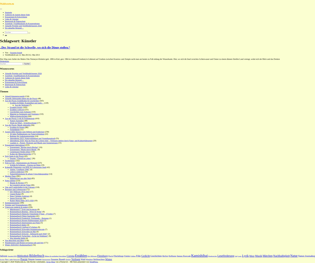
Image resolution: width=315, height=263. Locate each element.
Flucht (110, 256)
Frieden (127, 256)
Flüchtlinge (119, 256)
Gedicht (145, 255)
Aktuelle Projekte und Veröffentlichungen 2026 (23, 26)
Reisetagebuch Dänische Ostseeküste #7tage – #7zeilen (31, 214)
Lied (236, 256)
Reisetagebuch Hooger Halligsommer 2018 (26, 220)
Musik (258, 255)
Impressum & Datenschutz (15, 21)
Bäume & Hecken (17, 183)
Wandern (89, 259)
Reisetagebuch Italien (18, 225)
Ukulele (68, 259)
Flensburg (102, 255)
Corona (70, 255)
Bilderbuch (36, 255)
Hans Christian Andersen (19, 196)
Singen (31, 259)
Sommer (38, 259)
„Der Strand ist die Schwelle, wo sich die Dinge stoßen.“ (35, 47)
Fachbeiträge (10, 161)
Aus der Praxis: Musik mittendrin (18, 125)
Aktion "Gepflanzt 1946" (20, 169)
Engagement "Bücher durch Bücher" (24, 147)
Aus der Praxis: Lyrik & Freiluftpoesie (20, 118)
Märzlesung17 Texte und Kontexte (23, 209)
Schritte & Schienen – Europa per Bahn (25, 165)
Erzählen (81, 255)
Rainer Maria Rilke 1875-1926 (22, 201)
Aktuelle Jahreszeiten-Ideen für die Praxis (21, 98)
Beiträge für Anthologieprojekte (22, 136)
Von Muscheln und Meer (14, 240)
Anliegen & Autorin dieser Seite (17, 15)
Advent (3, 255)
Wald (83, 259)
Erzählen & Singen (17, 127)
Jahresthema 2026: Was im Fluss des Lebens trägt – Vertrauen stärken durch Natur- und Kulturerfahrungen (51, 141)
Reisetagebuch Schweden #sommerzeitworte (27, 229)
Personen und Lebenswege (15, 189)
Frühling (133, 256)
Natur (294, 255)
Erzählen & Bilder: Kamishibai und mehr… (27, 103)
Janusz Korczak (16, 198)
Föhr (138, 255)
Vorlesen (75, 259)
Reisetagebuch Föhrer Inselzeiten (23, 216)
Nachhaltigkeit (281, 255)
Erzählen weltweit (17, 110)
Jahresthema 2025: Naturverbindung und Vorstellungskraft (32, 138)
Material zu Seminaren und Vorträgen (24, 114)
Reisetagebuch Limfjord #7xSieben (23, 227)
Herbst (165, 256)
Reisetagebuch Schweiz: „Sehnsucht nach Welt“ (28, 234)
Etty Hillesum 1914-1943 (20, 192)
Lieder (240, 256)
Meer (252, 255)
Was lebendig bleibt (17, 238)
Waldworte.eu (7, 3)
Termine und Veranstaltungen (16, 205)
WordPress (93, 262)
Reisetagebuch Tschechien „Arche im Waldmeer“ (29, 236)
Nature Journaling (17, 121)
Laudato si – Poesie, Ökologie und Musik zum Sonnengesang (34, 143)
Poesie (24, 259)
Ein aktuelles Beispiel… (14, 28)
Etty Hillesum (92, 256)
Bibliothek (23, 255)
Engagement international (15, 145)
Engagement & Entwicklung (16, 17)
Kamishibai (199, 255)
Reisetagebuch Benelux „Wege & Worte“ (26, 212)
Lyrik (245, 255)
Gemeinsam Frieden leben (20, 152)
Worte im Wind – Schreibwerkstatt (23, 123)
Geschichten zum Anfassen (20, 112)
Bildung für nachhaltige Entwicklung (55, 256)
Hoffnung (172, 256)
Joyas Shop (50, 262)
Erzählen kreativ (16, 107)
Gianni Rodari (15, 194)
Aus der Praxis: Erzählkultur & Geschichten (22, 101)
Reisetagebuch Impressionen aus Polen (25, 223)
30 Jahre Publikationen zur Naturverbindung (27, 134)
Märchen (268, 255)
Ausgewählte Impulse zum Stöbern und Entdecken (24, 132)
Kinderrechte (212, 256)
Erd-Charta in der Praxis (14, 156)
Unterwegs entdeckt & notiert (16, 207)
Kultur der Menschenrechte (20, 154)
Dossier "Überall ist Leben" (20, 158)
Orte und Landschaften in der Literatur (20, 187)
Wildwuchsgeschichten (19, 116)
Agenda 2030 (12, 256)
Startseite (8, 12)
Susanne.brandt (16, 53)
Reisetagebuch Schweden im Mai (23, 232)
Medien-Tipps (10, 176)
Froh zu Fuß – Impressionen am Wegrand (21, 163)
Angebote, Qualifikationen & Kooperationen (22, 24)
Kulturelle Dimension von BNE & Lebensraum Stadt (25, 167)
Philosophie (16, 259)
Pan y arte (9, 259)
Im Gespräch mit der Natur (20, 185)
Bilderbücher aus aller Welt (20, 178)
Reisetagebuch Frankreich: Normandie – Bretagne (29, 218)
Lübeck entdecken (17, 172)
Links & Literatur (11, 19)
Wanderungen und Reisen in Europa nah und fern (24, 243)
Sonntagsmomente (12, 203)
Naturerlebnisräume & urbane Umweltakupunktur (29, 174)
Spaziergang (46, 259)
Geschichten (156, 256)
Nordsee (2, 259)
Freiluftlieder (15, 130)
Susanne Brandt (58, 259)
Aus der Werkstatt (22, 105)
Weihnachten (99, 259)
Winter (108, 259)
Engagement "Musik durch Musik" (23, 150)
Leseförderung (225, 255)
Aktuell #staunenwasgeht (14, 96)
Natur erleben (10, 181)
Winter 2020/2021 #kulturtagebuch (18, 245)
